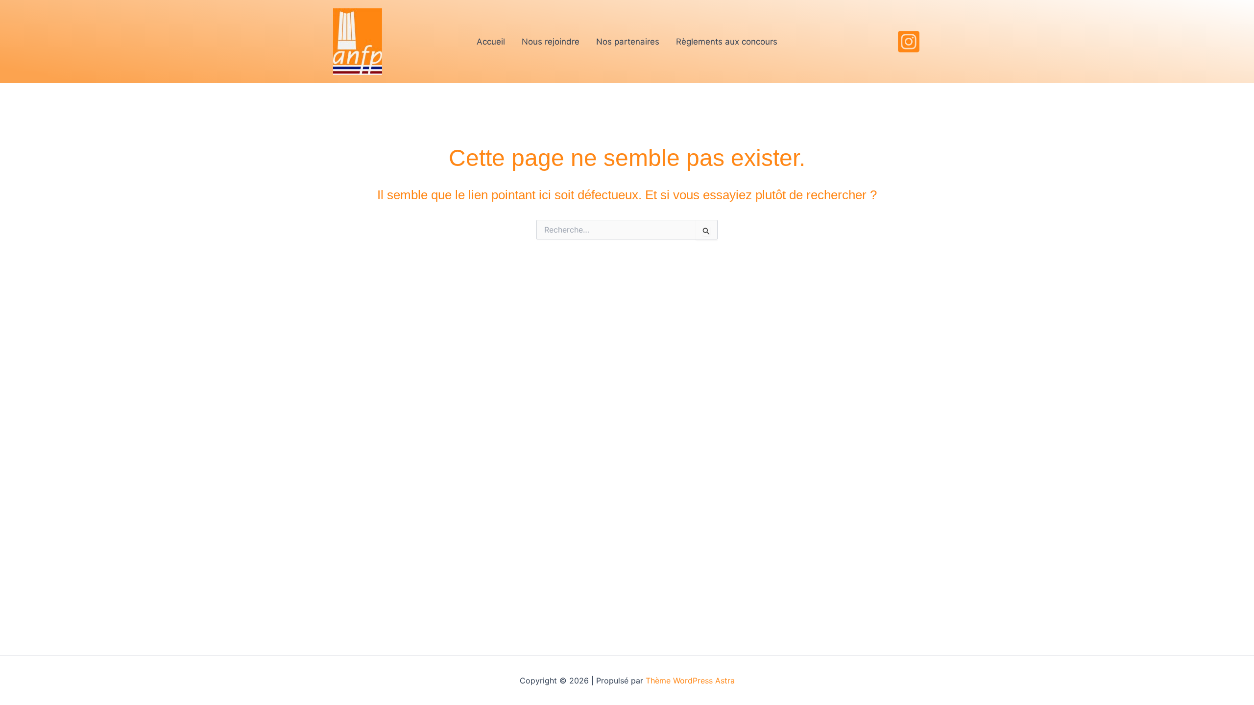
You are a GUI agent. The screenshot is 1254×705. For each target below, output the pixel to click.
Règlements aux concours (726, 42)
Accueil (491, 42)
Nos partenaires (627, 42)
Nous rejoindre (550, 42)
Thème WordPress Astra (690, 680)
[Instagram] (908, 41)
